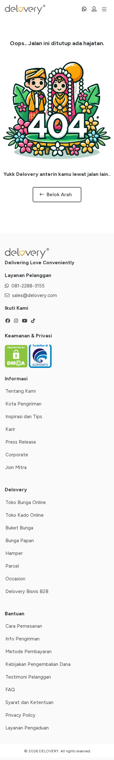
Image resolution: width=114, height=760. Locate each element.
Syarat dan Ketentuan (29, 702)
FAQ (10, 690)
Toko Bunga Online (25, 502)
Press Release (20, 442)
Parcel (12, 566)
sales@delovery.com (34, 295)
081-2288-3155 (28, 286)
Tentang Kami (20, 391)
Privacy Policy (20, 715)
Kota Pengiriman (23, 404)
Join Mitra (16, 467)
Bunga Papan (19, 540)
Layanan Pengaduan (27, 728)
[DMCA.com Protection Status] (17, 356)
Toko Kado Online (24, 515)
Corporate (16, 455)
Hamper (14, 553)
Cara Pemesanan (23, 626)
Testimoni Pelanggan (28, 677)
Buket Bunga (19, 528)
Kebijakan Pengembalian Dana (38, 664)
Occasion (15, 579)
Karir (10, 429)
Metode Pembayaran (28, 651)
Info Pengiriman (22, 639)
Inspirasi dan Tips (23, 416)
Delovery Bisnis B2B (26, 591)
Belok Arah (59, 194)
